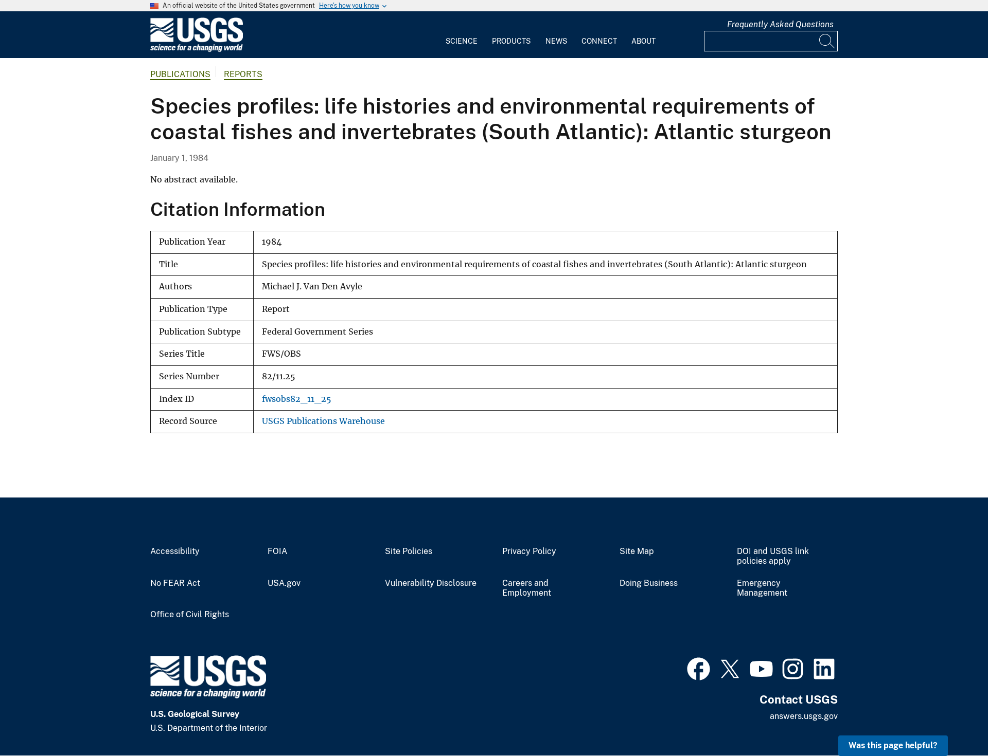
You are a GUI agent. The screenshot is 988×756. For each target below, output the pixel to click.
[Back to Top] (950, 718)
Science (462, 41)
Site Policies (408, 551)
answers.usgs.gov (804, 716)
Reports (243, 74)
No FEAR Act (175, 583)
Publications (180, 74)
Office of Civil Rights (189, 614)
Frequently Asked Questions (780, 24)
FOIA (277, 551)
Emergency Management (762, 588)
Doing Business (649, 583)
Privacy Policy (529, 551)
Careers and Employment (526, 588)
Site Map (637, 551)
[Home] (196, 49)
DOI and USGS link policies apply (773, 556)
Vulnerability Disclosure (431, 583)
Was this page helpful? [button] (893, 745)
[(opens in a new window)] (698, 667)
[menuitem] (461, 34)
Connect (599, 41)
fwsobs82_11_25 (296, 399)
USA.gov (284, 583)
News (556, 41)
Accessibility (175, 551)
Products (511, 41)
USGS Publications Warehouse (323, 421)
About (643, 41)
